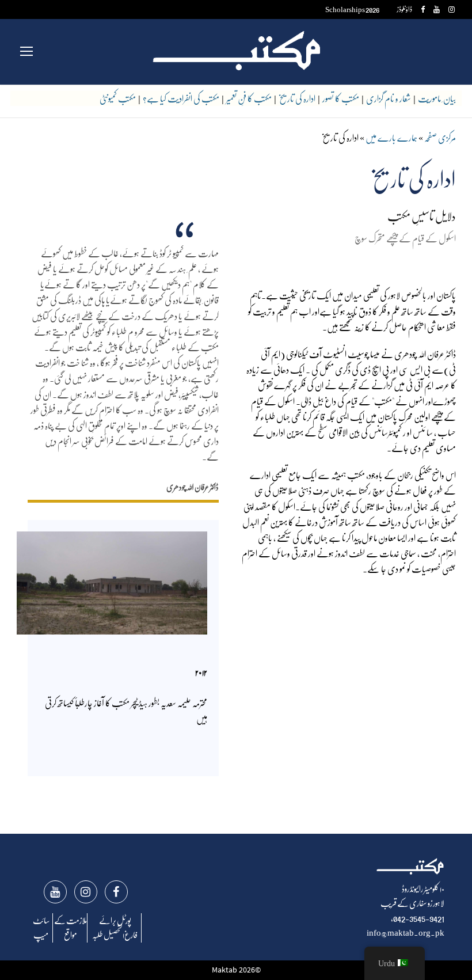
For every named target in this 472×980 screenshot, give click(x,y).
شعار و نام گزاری (388, 98)
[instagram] (451, 9)
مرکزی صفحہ (440, 137)
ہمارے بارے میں (391, 137)
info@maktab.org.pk (405, 932)
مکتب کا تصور (340, 98)
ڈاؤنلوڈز (404, 9)
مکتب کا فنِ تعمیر (249, 98)
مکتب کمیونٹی (118, 98)
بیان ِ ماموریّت (437, 98)
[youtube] (436, 9)
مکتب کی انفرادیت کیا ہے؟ (181, 98)
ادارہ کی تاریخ (297, 98)
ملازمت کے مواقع (70, 927)
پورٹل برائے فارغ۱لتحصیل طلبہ (115, 927)
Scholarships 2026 (352, 9)
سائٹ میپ (41, 927)
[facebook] (423, 9)
